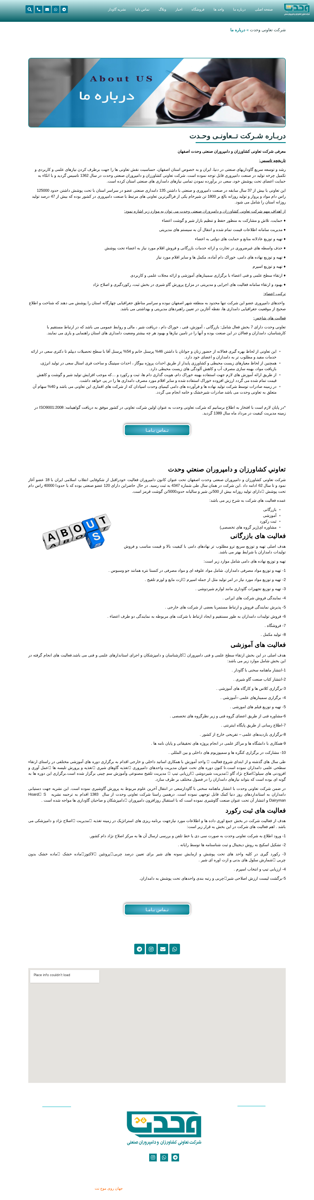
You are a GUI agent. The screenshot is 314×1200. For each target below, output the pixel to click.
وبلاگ (162, 9)
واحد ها (219, 9)
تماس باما (142, 9)
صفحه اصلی (264, 9)
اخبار (178, 9)
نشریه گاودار (117, 9)
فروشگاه (197, 9)
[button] (30, 9)
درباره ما (239, 9)
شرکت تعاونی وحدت (268, 30)
